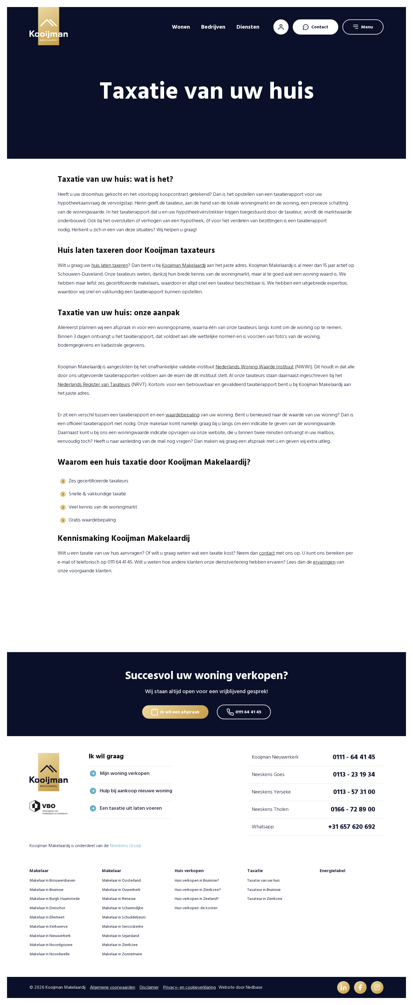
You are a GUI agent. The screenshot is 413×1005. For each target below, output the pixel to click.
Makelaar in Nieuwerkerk (50, 936)
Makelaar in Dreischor (47, 908)
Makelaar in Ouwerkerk (121, 889)
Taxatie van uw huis (263, 880)
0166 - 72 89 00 (353, 809)
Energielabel (332, 870)
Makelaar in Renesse (119, 898)
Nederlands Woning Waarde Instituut (254, 367)
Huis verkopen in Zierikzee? (198, 889)
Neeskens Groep (125, 845)
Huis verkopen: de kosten (196, 908)
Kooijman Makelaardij (184, 265)
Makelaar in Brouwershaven (52, 880)
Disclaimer (149, 987)
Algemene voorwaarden (112, 987)
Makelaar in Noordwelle (50, 954)
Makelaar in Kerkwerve (49, 926)
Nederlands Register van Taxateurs (94, 384)
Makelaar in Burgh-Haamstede (55, 898)
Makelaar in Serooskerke (122, 926)
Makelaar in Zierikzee (120, 945)
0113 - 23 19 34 (354, 774)
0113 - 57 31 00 (354, 791)
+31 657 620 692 (351, 826)
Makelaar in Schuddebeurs (124, 917)
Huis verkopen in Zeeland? (197, 898)
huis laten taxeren (109, 265)
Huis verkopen (189, 870)
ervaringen (324, 562)
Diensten (248, 26)
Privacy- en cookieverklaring (189, 987)
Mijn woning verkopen (124, 773)
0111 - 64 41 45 (354, 757)
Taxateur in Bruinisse (264, 889)
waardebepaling (182, 415)
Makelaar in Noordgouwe (51, 945)
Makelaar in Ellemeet (47, 917)
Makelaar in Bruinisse (46, 889)
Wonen (181, 26)
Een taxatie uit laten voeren (131, 808)
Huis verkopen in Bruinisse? (197, 880)
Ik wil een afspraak (179, 712)
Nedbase (254, 987)
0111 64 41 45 (248, 712)
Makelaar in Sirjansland (120, 936)
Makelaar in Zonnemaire (122, 954)
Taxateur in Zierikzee (264, 898)
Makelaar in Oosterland (121, 880)
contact (267, 553)
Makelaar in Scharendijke (122, 908)
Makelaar (39, 870)
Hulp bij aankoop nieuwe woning (136, 791)
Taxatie (255, 870)
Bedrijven (213, 26)
